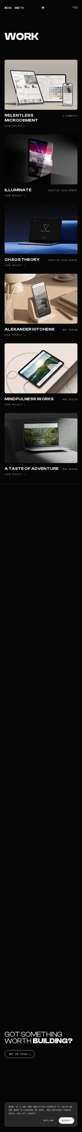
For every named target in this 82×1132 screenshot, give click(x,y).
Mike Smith (14, 8)
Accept (66, 1120)
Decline (48, 1120)
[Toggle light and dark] (43, 7)
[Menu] (74, 8)
